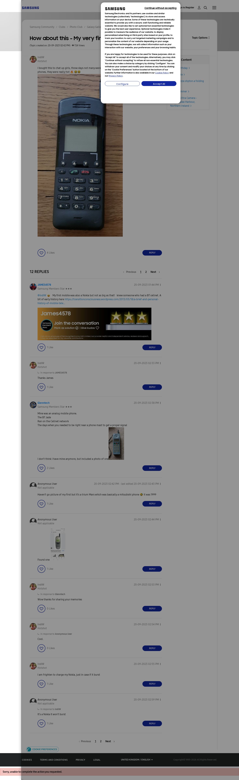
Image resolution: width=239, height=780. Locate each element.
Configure (122, 84)
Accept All (159, 84)
